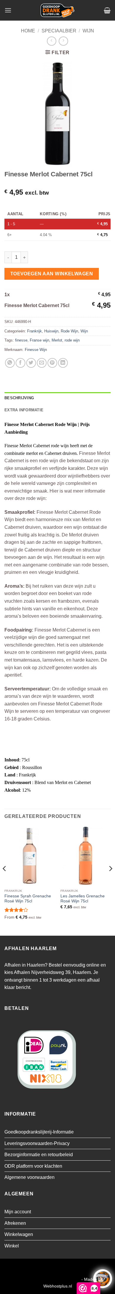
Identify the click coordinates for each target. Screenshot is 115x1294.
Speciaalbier (59, 30)
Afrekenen (15, 1223)
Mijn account (17, 1211)
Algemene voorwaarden (29, 1177)
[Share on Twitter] (31, 363)
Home (28, 30)
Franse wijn (39, 340)
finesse (21, 340)
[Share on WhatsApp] (10, 363)
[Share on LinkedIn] (63, 363)
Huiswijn (51, 331)
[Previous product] (63, 41)
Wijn (88, 30)
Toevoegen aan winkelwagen (51, 273)
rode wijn (72, 340)
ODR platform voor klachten (33, 1166)
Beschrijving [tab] (19, 398)
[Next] (110, 880)
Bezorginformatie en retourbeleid (38, 1154)
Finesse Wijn (36, 349)
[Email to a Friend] (42, 363)
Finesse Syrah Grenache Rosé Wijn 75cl (27, 899)
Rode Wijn (69, 331)
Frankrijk (34, 331)
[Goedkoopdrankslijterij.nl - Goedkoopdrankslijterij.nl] (57, 10)
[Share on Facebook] (20, 363)
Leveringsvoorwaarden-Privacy (37, 1143)
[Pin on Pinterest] (52, 363)
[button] (8, 10)
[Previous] (4, 880)
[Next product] (51, 41)
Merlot (57, 340)
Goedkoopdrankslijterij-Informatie (39, 1131)
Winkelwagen (18, 1234)
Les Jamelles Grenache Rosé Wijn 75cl (82, 899)
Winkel (11, 1245)
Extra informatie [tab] (23, 410)
